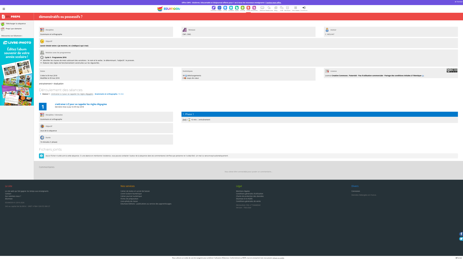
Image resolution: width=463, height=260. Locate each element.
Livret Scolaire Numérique (131, 193)
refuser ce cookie (278, 258)
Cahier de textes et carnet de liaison (135, 191)
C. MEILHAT (329, 34)
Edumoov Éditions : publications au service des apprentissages (146, 204)
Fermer (459, 1)
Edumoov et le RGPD (244, 199)
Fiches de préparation (129, 199)
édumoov (9, 199)
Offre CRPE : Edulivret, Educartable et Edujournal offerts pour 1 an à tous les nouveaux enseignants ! (231, 2)
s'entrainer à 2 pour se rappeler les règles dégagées (72, 94)
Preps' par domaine (14, 28)
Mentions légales (243, 191)
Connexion (355, 191)
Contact (8, 193)
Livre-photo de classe (129, 201)
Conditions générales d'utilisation (249, 193)
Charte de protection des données (250, 196)
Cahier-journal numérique (131, 196)
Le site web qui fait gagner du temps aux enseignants (26, 191)
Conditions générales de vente (248, 201)
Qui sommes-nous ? (13, 196)
